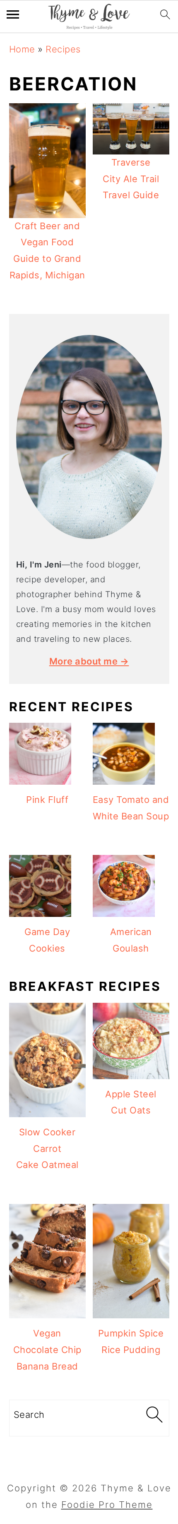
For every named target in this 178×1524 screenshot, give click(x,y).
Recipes (63, 49)
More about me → (89, 661)
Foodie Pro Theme (107, 1504)
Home (22, 49)
